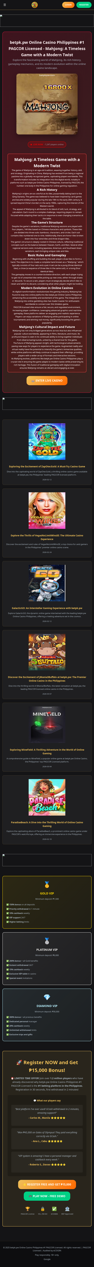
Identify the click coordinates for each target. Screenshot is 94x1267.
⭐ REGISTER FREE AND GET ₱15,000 (47, 1184)
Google (47, 1259)
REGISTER (84, 4)
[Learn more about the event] (47, 21)
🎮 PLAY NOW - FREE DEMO (47, 1196)
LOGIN (68, 4)
